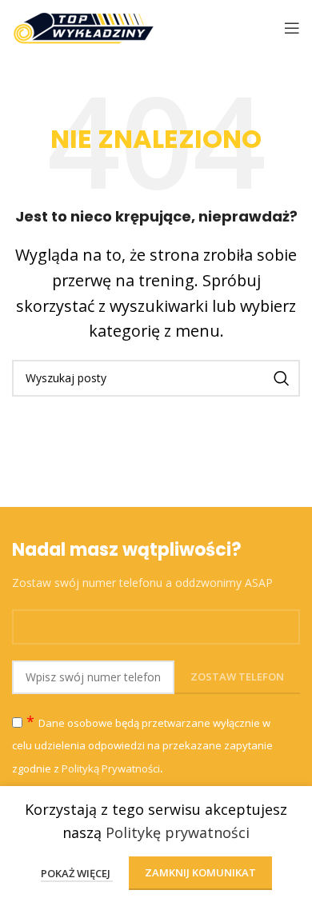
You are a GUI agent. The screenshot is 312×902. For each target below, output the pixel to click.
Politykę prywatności (178, 832)
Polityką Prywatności (111, 768)
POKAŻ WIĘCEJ (77, 873)
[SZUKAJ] (281, 378)
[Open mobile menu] (292, 28)
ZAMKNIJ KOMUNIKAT (200, 872)
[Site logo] (83, 26)
